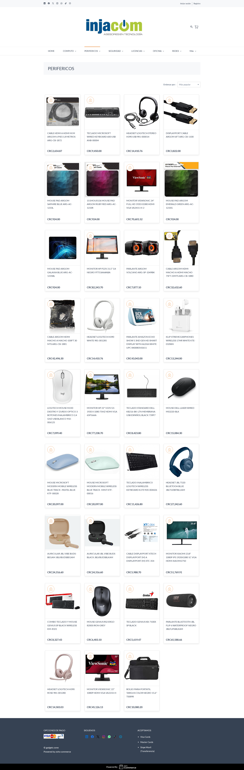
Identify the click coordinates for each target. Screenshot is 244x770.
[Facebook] (92, 737)
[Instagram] (104, 737)
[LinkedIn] (87, 737)
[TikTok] (115, 737)
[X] (98, 737)
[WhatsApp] (109, 737)
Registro (197, 3)
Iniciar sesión (185, 3)
